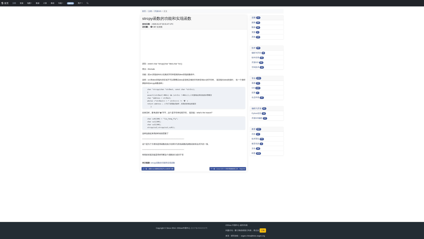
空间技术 (257, 67)
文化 (255, 148)
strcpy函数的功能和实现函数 (163, 163)
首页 (6, 3)
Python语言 (258, 113)
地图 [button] (29, 3)
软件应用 (257, 57)
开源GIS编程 (259, 118)
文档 (14, 3)
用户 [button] (79, 3)
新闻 (255, 22)
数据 (37, 3)
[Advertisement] (193, 46)
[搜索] (87, 3)
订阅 (263, 230)
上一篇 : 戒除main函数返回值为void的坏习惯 (158, 169)
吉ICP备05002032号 (199, 228)
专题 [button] (60, 3)
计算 (45, 3)
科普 (256, 153)
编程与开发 (258, 53)
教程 (52, 3)
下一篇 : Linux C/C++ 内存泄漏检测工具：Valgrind (227, 169)
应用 (255, 93)
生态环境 (257, 97)
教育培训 (257, 144)
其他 (255, 37)
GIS (255, 88)
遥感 (255, 83)
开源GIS (157, 11)
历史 (255, 134)
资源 (21, 3)
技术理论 (257, 139)
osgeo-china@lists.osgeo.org (253, 236)
